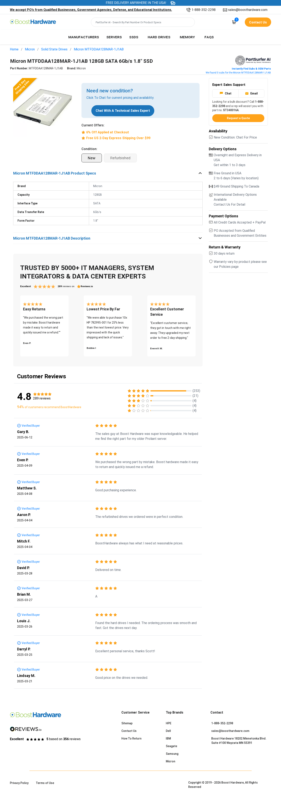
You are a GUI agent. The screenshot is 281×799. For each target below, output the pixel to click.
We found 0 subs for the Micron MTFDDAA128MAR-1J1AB (238, 72)
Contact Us (129, 731)
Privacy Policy (19, 783)
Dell (168, 731)
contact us (258, 22)
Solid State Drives (54, 49)
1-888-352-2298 (204, 10)
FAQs (209, 36)
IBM (168, 738)
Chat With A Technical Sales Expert (123, 111)
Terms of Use (45, 783)
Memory (187, 36)
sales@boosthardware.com (247, 10)
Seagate (171, 746)
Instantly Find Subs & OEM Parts (251, 68)
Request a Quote (238, 118)
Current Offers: (93, 125)
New (91, 158)
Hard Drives (159, 36)
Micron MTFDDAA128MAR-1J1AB (99, 49)
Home (14, 49)
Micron (30, 49)
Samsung (172, 753)
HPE (168, 723)
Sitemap (126, 723)
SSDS (133, 36)
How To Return (131, 738)
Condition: (89, 149)
